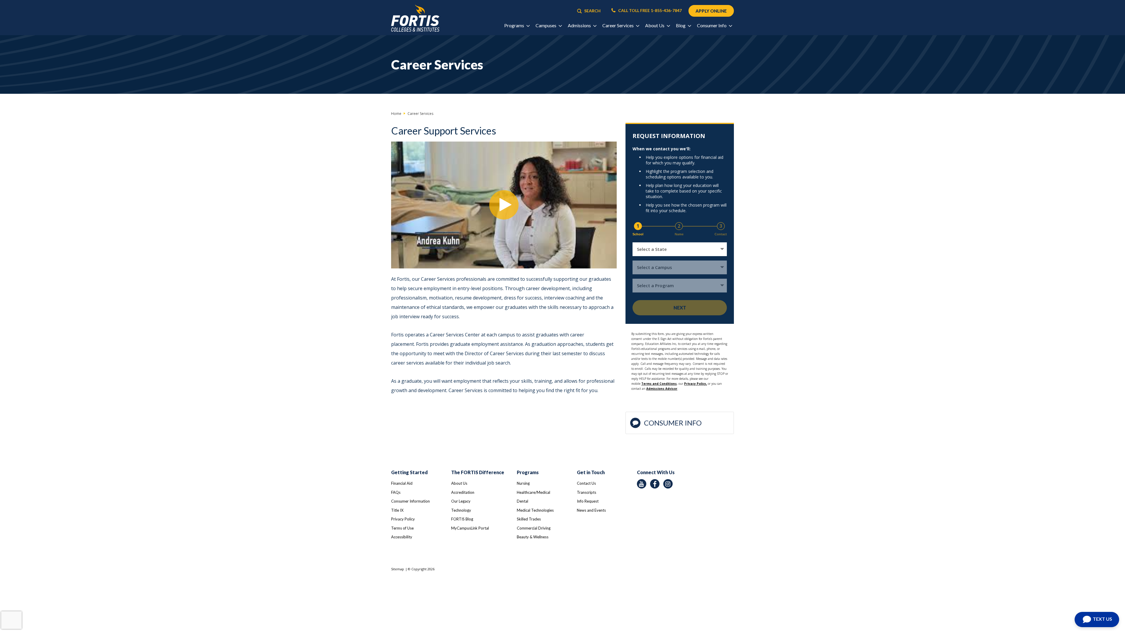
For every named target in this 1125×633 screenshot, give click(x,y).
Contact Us (586, 483)
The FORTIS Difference (477, 472)
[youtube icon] (641, 484)
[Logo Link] (415, 18)
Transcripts (586, 492)
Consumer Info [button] (712, 25)
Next (680, 307)
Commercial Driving (533, 528)
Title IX (397, 510)
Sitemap (397, 569)
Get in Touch (591, 472)
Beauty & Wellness (532, 537)
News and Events (591, 510)
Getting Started (409, 472)
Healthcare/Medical (533, 492)
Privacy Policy (403, 519)
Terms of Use (402, 528)
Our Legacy (461, 501)
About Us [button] (655, 25)
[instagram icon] (668, 484)
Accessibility (401, 537)
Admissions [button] (580, 25)
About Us (459, 483)
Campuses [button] (546, 25)
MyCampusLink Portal (470, 528)
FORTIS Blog (462, 519)
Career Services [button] (618, 25)
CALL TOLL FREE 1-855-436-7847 (649, 10)
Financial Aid (401, 483)
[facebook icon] (654, 484)
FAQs (395, 492)
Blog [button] (681, 25)
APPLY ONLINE (711, 10)
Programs (528, 472)
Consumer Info (673, 422)
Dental (522, 501)
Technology (461, 510)
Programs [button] (514, 25)
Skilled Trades (529, 519)
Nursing (523, 483)
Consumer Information (410, 501)
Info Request (588, 501)
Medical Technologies (535, 510)
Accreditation (462, 492)
